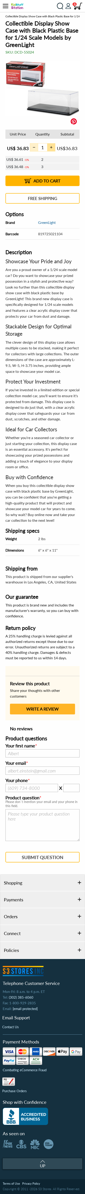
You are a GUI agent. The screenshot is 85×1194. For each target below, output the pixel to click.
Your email (15, 763)
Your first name (20, 746)
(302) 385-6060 (21, 997)
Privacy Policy (31, 1183)
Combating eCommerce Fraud (24, 1070)
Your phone (16, 780)
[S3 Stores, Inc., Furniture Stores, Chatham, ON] (25, 1116)
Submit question (42, 857)
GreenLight (47, 222)
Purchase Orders (14, 1091)
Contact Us (10, 1027)
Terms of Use (11, 1183)
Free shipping (42, 198)
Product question (22, 798)
